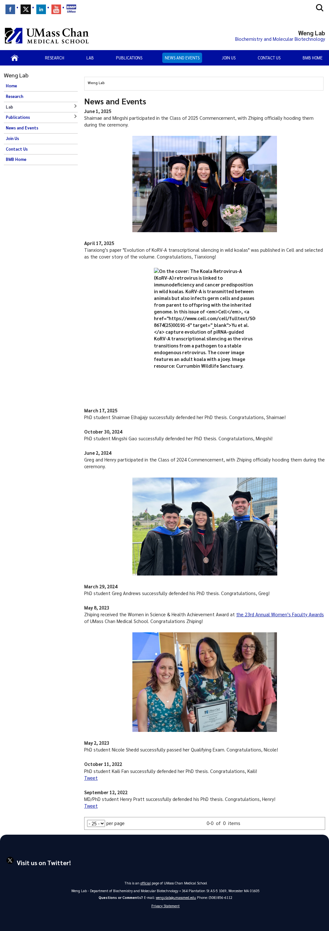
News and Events (182, 57)
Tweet (91, 778)
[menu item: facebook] (10, 9)
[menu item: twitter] (25, 9)
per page (115, 823)
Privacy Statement (165, 905)
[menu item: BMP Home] (71, 9)
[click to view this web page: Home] (14, 58)
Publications (129, 57)
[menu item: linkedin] (41, 9)
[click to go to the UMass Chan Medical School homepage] (47, 35)
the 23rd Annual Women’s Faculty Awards (280, 614)
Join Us (229, 57)
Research (54, 57)
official (145, 883)
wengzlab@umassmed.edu (176, 897)
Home (11, 85)
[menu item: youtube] (56, 9)
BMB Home (313, 57)
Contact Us (269, 57)
